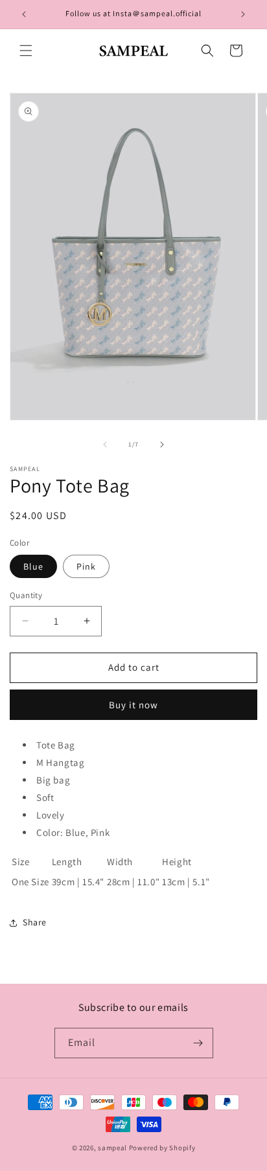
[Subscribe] (198, 1043)
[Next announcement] (243, 14)
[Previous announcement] (24, 14)
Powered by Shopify (162, 1147)
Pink (86, 566)
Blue (33, 566)
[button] (26, 50)
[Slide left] (105, 444)
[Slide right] (162, 444)
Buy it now (133, 705)
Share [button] (35, 922)
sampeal (112, 1147)
